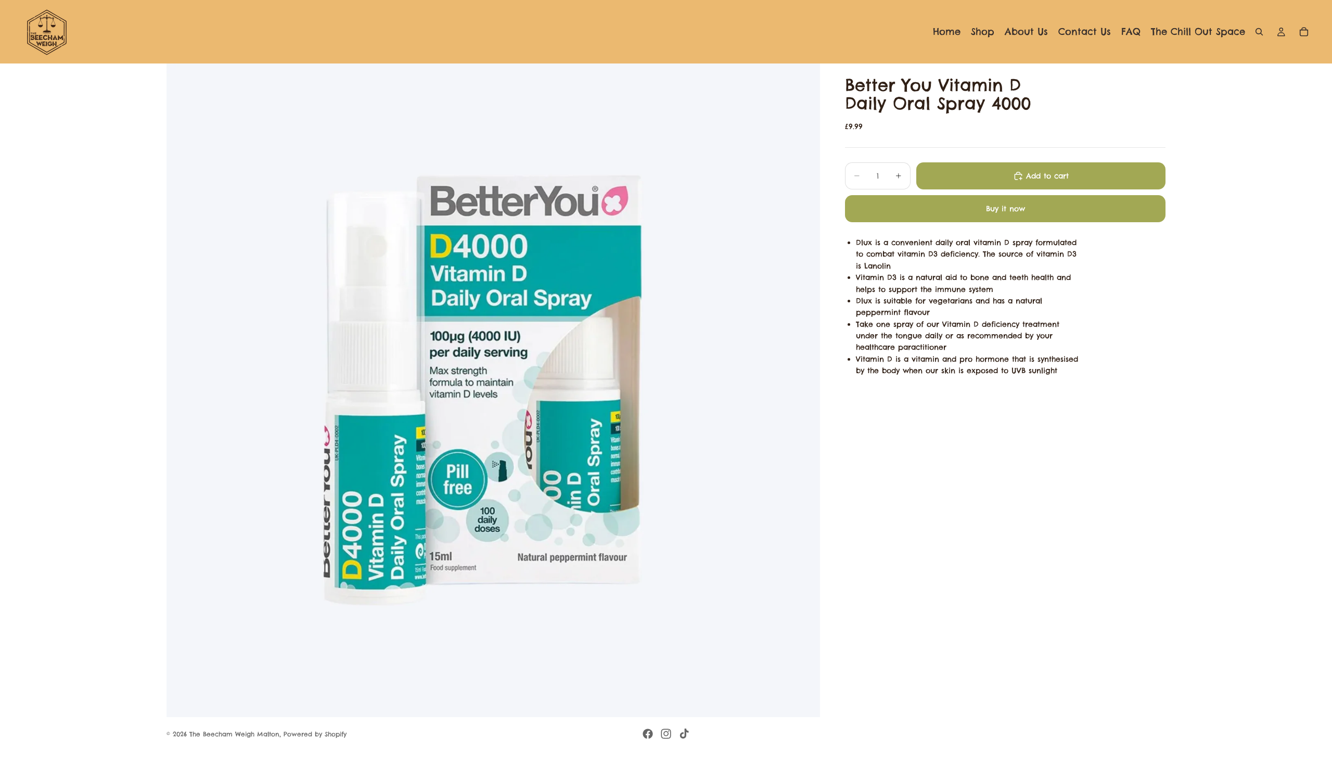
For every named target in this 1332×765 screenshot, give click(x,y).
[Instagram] (666, 734)
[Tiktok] (684, 734)
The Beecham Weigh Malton (234, 734)
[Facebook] (648, 734)
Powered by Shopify (315, 734)
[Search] (1259, 31)
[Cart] (1303, 31)
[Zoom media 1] (493, 390)
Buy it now (1005, 208)
